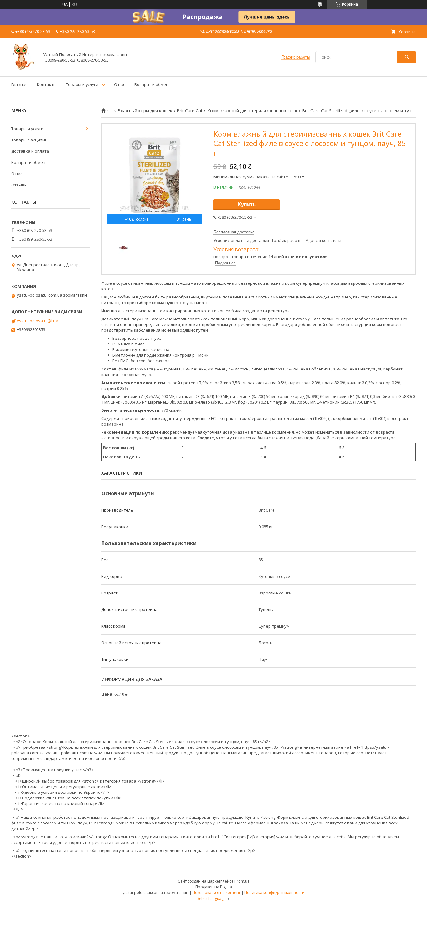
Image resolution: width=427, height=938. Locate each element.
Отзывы (19, 185)
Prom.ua (241, 881)
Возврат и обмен (151, 84)
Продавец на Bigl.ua (213, 887)
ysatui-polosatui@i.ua (37, 320)
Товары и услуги (82, 84)
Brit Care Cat (190, 110)
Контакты (47, 84)
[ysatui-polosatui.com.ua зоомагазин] (23, 68)
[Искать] (406, 57)
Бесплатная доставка (234, 232)
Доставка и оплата (30, 151)
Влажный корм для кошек (145, 110)
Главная (19, 84)
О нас (119, 84)
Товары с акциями (29, 140)
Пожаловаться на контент (216, 892)
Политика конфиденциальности (274, 892)
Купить (247, 204)
